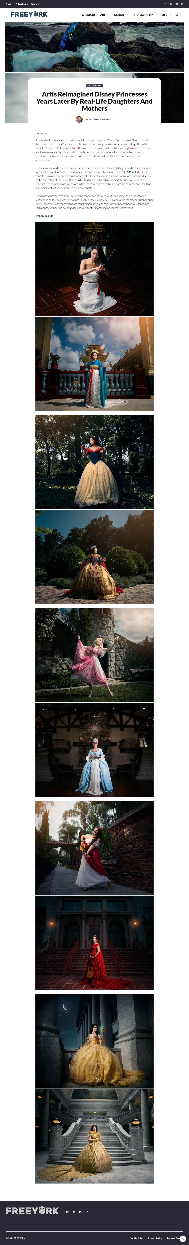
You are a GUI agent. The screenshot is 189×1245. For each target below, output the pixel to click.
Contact (35, 4)
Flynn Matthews (103, 119)
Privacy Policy (155, 1238)
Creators (89, 14)
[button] (175, 14)
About (9, 4)
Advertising (22, 4)
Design (119, 14)
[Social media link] (165, 4)
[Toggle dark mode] (183, 1239)
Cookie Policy (137, 1238)
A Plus (130, 171)
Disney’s (133, 148)
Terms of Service (175, 1238)
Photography (143, 14)
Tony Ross (78, 148)
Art (102, 14)
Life (164, 14)
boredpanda (46, 215)
